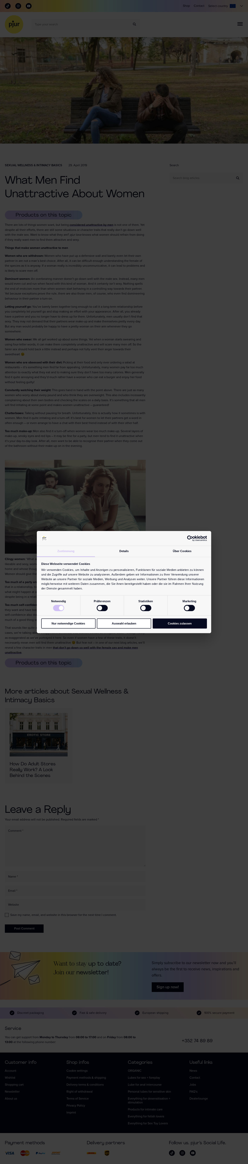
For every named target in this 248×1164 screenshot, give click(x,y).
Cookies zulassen (180, 623)
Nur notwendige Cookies (68, 623)
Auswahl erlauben (124, 623)
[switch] (102, 608)
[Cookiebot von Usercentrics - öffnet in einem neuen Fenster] (190, 538)
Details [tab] (124, 551)
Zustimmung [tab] (66, 551)
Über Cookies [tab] (182, 551)
